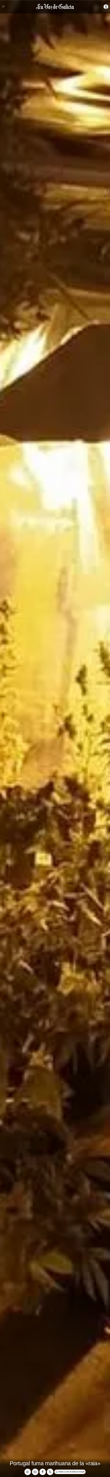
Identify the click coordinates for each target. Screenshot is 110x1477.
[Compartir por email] (35, 1472)
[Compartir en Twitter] (50, 1472)
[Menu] (3, 6)
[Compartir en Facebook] (42, 1472)
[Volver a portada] (55, 7)
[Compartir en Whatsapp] (27, 1472)
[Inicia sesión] (105, 6)
